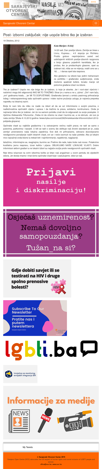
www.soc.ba (57, 464)
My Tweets (28, 447)
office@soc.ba (45, 464)
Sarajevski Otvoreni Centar (19, 23)
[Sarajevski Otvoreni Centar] (25, 10)
